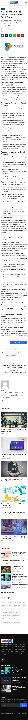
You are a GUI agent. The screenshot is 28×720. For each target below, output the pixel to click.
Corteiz (9, 609)
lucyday (3, 390)
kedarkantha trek (6, 619)
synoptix (2, 433)
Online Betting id (16, 619)
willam (2, 507)
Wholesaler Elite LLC (16, 587)
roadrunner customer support (13, 352)
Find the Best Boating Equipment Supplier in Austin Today (20, 584)
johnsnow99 (4, 563)
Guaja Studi (14, 691)
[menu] (2, 2)
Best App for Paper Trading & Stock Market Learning (19, 552)
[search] (26, 2)
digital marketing (6, 615)
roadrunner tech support (12, 349)
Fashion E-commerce (7, 622)
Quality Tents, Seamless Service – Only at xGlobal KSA (13, 561)
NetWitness (3, 540)
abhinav (13, 579)
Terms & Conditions (6, 716)
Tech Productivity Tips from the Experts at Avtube (13, 455)
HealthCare (17, 622)
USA (25, 609)
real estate (22, 602)
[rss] (3, 660)
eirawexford (3, 516)
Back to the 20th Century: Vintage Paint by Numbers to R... (19, 568)
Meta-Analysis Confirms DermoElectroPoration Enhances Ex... (19, 679)
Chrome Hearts (16, 615)
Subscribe (23, 705)
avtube (2, 458)
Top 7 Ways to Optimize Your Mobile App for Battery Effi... (13, 513)
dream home (17, 605)
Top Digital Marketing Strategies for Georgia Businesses (11, 480)
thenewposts (3, 482)
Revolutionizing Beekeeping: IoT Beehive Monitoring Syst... (13, 504)
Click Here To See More (18, 342)
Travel (23, 605)
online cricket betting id (14, 612)
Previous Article (15, 363)
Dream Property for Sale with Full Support (14, 372)
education (4, 612)
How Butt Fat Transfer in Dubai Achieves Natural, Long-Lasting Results (14, 366)
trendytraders (15, 555)
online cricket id (17, 609)
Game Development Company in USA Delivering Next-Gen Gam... (19, 576)
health (9, 602)
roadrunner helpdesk (11, 355)
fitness (3, 609)
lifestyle (15, 602)
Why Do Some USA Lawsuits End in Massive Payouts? (19, 687)
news (9, 605)
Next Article (13, 370)
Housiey (4, 605)
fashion (3, 602)
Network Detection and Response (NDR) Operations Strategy (13, 537)
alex (13, 571)
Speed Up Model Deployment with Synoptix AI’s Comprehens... (14, 430)
